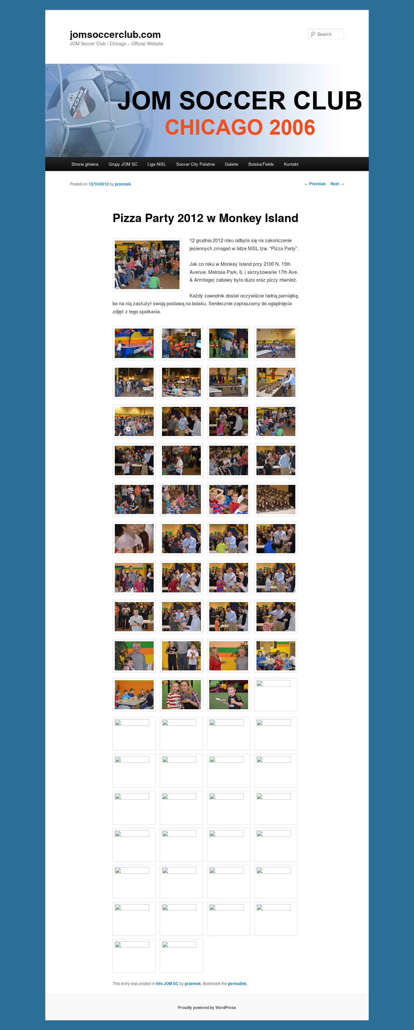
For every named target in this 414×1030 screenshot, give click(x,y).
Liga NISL (156, 164)
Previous (315, 183)
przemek (123, 184)
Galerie (231, 164)
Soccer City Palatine (195, 164)
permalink (237, 983)
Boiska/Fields (261, 164)
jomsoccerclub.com (115, 34)
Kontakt (291, 164)
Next (337, 183)
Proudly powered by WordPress (207, 1007)
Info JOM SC (167, 983)
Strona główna (84, 164)
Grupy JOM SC (123, 164)
